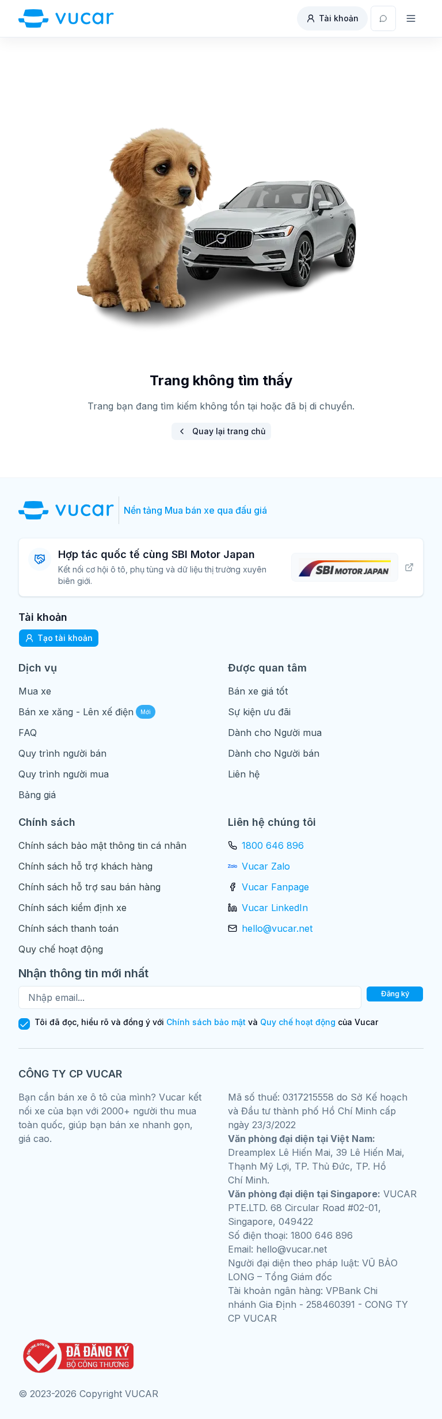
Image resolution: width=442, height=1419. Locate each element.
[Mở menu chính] (411, 18)
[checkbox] (24, 1024)
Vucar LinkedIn (275, 907)
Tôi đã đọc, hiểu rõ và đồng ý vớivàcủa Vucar (206, 1022)
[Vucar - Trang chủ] (66, 18)
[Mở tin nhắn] (383, 18)
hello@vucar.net (277, 928)
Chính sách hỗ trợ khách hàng (85, 866)
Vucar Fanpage (275, 887)
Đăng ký (395, 993)
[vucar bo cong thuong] (76, 1356)
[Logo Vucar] (68, 510)
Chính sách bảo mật (206, 1022)
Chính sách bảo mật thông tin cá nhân (102, 845)
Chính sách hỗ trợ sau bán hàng (89, 887)
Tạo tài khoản (65, 638)
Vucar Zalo (266, 866)
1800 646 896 (273, 845)
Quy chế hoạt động (60, 949)
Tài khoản (339, 18)
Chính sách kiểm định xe (72, 907)
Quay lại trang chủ (228, 431)
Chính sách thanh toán (68, 928)
